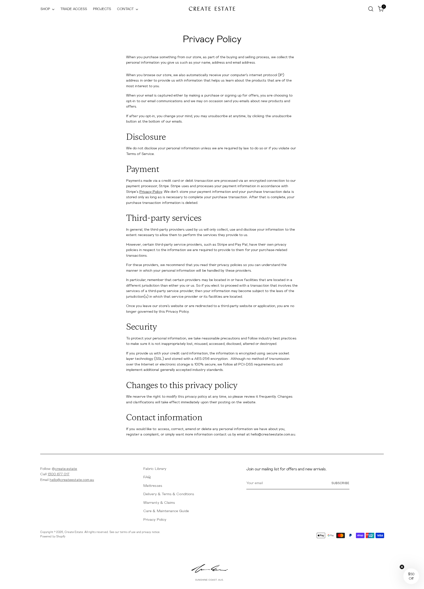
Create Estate (74, 532)
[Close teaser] (401, 566)
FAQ (147, 477)
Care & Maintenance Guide (166, 510)
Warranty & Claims (159, 502)
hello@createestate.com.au (72, 479)
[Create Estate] (212, 9)
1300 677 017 (58, 474)
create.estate (66, 468)
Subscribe (340, 483)
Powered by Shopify (52, 536)
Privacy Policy (150, 191)
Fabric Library (154, 468)
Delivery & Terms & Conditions (168, 493)
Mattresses (152, 485)
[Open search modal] (371, 9)
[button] (411, 576)
